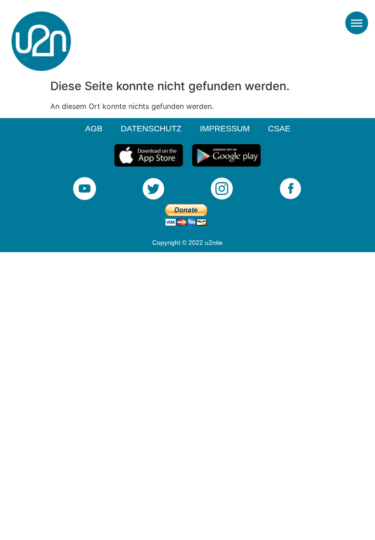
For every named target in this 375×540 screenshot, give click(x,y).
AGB (93, 128)
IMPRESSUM (225, 128)
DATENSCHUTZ (151, 128)
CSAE (279, 128)
